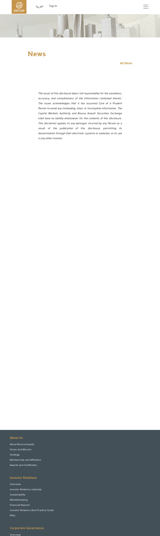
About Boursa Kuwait (22, 444)
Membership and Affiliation (25, 460)
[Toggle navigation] (146, 6)
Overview (15, 484)
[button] (23, 519)
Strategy (15, 455)
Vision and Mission (20, 450)
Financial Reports (20, 505)
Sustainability (17, 495)
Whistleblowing (19, 500)
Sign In (53, 6)
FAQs (12, 516)
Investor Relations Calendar (26, 490)
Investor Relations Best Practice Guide (32, 510)
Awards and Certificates (23, 465)
